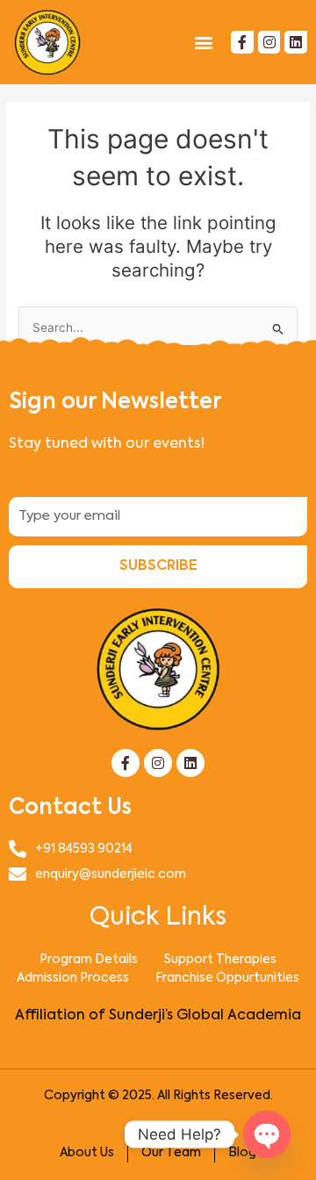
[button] (203, 41)
